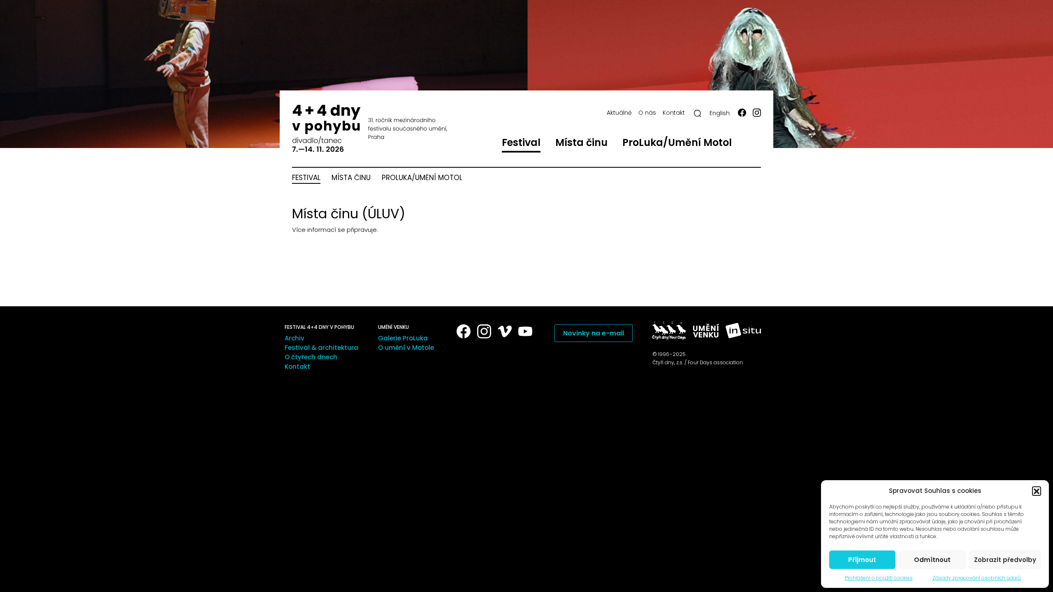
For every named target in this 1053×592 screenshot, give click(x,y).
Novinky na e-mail (593, 333)
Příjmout (862, 559)
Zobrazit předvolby (1005, 559)
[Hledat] (697, 113)
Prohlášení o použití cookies (879, 577)
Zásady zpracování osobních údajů (976, 577)
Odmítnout (932, 559)
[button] (1036, 491)
